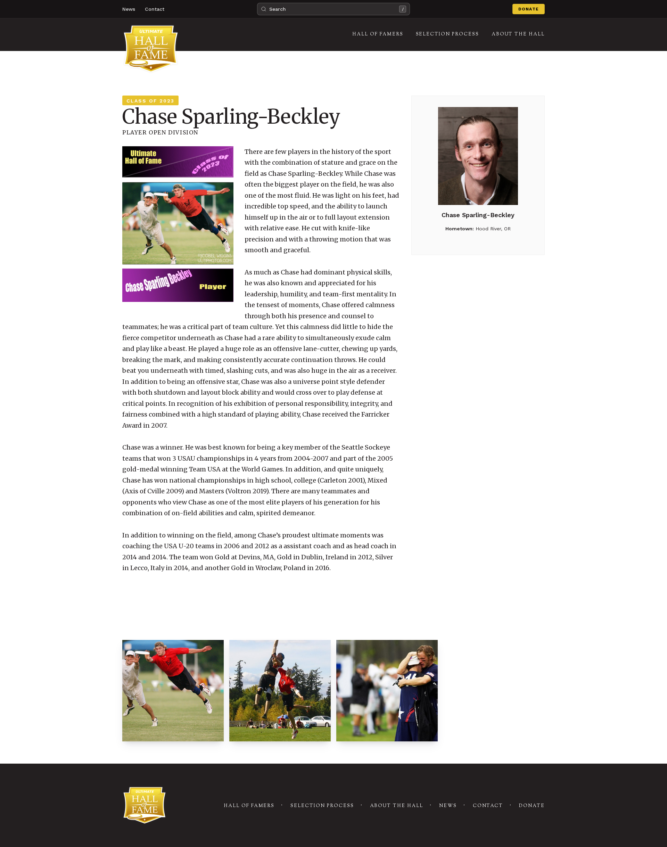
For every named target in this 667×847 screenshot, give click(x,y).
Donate (528, 9)
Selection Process (322, 806)
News (128, 9)
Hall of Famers (249, 806)
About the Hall (396, 806)
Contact (154, 9)
